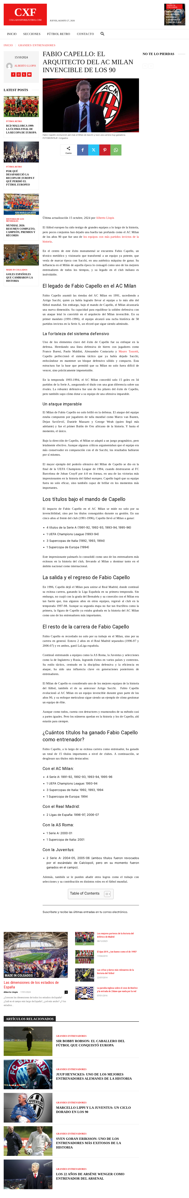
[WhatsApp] (115, 150)
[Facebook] (13, 74)
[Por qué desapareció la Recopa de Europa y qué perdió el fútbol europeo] (21, 152)
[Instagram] (18, 74)
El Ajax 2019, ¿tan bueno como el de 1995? (117, 951)
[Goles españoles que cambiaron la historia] (21, 254)
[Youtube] (29, 74)
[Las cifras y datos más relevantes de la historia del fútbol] (84, 975)
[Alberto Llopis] (10, 66)
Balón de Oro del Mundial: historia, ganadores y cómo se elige (173, 17)
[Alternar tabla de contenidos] (105, 894)
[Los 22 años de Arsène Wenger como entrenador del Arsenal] (28, 1174)
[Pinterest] (104, 150)
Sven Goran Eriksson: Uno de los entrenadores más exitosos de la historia (88, 1143)
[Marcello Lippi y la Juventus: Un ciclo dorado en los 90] (28, 1108)
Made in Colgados (172, 6)
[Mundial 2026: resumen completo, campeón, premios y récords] (21, 204)
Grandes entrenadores (37, 45)
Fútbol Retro (14, 121)
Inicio (8, 45)
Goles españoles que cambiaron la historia (19, 277)
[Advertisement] (91, 188)
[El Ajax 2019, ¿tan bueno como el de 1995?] (84, 957)
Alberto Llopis (25, 65)
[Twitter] (24, 74)
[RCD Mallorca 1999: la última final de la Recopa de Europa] (21, 106)
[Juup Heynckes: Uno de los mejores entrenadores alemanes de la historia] (28, 1074)
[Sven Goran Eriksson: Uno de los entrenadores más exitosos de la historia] (28, 1141)
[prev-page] (145, 66)
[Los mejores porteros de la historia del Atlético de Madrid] (84, 938)
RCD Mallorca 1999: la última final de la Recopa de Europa (21, 129)
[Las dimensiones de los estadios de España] (36, 955)
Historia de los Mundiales (15, 220)
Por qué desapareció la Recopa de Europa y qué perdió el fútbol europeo (20, 178)
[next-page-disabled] (151, 66)
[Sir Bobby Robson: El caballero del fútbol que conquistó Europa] (28, 1041)
